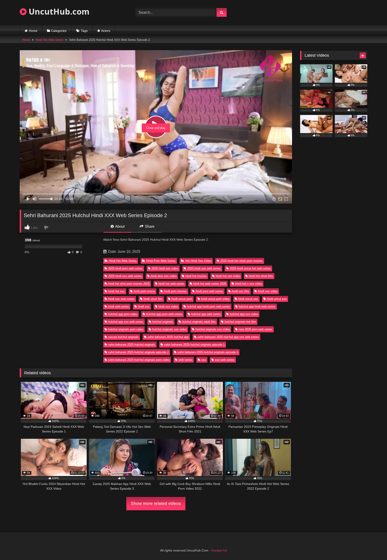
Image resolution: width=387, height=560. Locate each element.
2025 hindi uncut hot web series (250, 268)
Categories (59, 30)
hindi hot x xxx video (248, 283)
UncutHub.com (58, 11)
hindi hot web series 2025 (209, 283)
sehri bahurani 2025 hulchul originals (131, 344)
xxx (203, 359)
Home (33, 30)
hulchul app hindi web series (257, 306)
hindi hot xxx (116, 291)
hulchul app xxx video (244, 314)
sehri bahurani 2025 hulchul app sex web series (228, 337)
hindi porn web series (209, 291)
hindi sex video (267, 291)
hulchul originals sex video (169, 329)
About (119, 226)
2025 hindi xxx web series (125, 276)
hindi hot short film (261, 276)
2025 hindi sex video (165, 268)
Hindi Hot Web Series (49, 39)
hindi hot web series (171, 283)
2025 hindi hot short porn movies (241, 260)
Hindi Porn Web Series (161, 260)
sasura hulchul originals (123, 337)
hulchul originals (162, 321)
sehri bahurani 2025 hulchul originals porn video (139, 359)
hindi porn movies (175, 291)
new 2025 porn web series (255, 329)
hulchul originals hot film (240, 321)
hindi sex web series (121, 299)
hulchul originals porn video (125, 329)
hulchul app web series (206, 314)
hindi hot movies (196, 276)
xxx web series (224, 359)
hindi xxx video (168, 306)
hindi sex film (240, 291)
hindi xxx (144, 306)
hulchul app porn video (122, 314)
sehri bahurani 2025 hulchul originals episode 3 (208, 352)
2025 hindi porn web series (125, 268)
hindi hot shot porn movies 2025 (129, 283)
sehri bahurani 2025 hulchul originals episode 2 (138, 352)
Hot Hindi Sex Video (198, 260)
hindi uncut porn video (215, 299)
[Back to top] (373, 546)
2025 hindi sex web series (204, 268)
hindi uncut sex (248, 299)
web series (185, 359)
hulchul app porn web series (164, 314)
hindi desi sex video (163, 276)
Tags (84, 30)
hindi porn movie (144, 291)
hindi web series (118, 306)
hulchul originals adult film (199, 321)
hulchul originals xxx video (213, 329)
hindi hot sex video (228, 276)
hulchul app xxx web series (125, 321)
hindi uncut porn (182, 299)
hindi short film (153, 299)
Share (149, 226)
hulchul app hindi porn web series (208, 306)
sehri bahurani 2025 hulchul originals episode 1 (194, 344)
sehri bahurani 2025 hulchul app (168, 337)
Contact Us (219, 550)
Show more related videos (156, 503)
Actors (105, 30)
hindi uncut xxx (277, 299)
